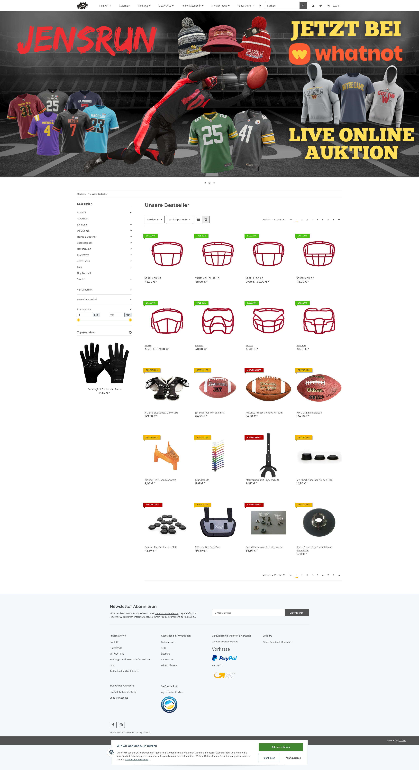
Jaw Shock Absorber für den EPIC (314, 479)
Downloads (116, 647)
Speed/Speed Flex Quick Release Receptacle (314, 548)
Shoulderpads (84, 242)
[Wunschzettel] (320, 5)
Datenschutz (168, 642)
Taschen (81, 279)
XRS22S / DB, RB (305, 278)
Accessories (83, 261)
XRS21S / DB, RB (254, 278)
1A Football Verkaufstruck (124, 671)
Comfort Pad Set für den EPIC (161, 547)
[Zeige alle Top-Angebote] (130, 332)
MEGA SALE (83, 230)
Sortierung (153, 219)
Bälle (79, 267)
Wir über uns (117, 653)
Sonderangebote (119, 697)
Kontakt (114, 642)
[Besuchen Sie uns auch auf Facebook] (113, 725)
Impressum (167, 659)
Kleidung (82, 224)
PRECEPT (301, 345)
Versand (146, 732)
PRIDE (148, 345)
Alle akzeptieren (281, 747)
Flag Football (84, 273)
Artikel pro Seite (178, 219)
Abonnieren (296, 612)
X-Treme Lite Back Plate (208, 547)
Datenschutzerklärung (167, 613)
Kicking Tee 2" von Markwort (160, 479)
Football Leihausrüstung (123, 692)
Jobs (112, 665)
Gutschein (82, 218)
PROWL (199, 345)
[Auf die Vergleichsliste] (226, 371)
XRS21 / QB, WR (153, 278)
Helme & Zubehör (86, 236)
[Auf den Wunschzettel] (235, 371)
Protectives (83, 254)
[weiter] (339, 219)
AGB (163, 647)
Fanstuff (81, 212)
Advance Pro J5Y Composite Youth (264, 412)
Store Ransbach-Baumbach (278, 642)
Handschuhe (84, 248)
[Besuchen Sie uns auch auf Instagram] (121, 725)
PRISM (249, 345)
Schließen (269, 757)
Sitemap (165, 653)
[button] (313, 5)
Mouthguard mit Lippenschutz (262, 479)
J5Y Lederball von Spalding (209, 412)
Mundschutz (202, 479)
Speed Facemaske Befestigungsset (264, 547)
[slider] (78, 320)
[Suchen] (303, 5)
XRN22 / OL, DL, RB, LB (207, 278)
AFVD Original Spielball (309, 412)
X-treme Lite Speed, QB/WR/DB (161, 412)
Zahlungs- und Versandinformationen (130, 659)
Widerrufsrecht (169, 665)
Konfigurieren (293, 757)
